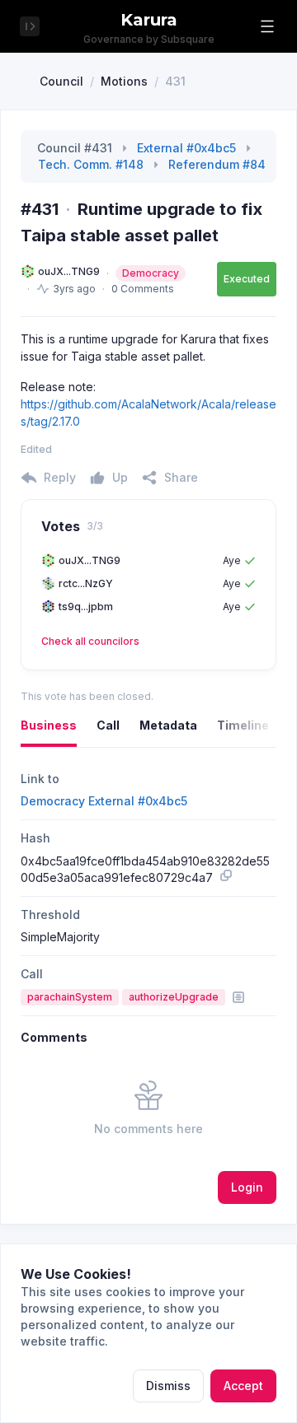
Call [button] (108, 725)
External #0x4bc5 (186, 148)
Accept (243, 1386)
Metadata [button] (168, 725)
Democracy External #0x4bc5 (104, 801)
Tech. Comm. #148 (91, 164)
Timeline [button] (248, 725)
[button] (267, 26)
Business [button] (49, 725)
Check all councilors (90, 641)
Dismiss (168, 1386)
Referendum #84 (217, 164)
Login (247, 1187)
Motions (124, 81)
